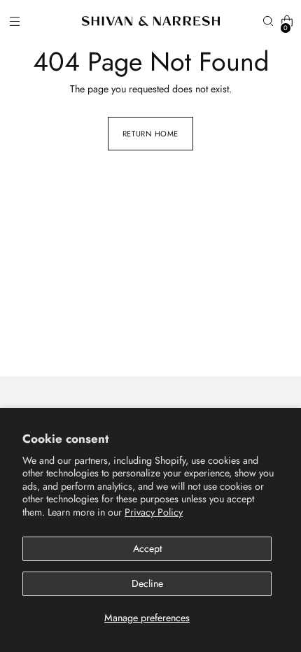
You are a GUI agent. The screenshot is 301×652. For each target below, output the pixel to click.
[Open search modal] (267, 21)
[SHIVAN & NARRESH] (151, 21)
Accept (147, 548)
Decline (147, 583)
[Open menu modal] (14, 21)
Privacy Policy (154, 512)
